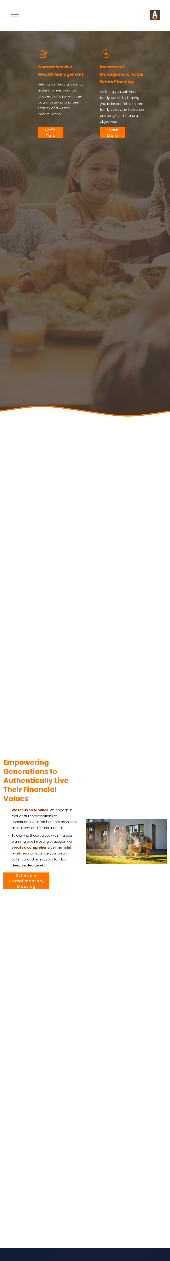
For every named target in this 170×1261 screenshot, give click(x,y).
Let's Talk (50, 132)
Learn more (112, 132)
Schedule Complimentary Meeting (26, 881)
